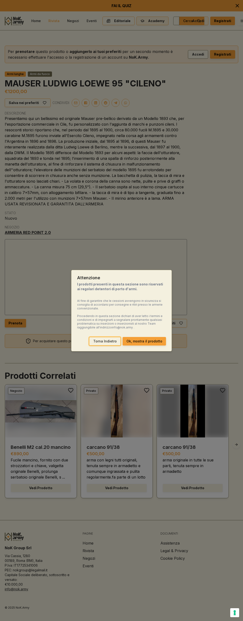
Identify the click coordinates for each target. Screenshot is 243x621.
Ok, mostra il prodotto (144, 341)
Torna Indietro (105, 341)
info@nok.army (122, 327)
